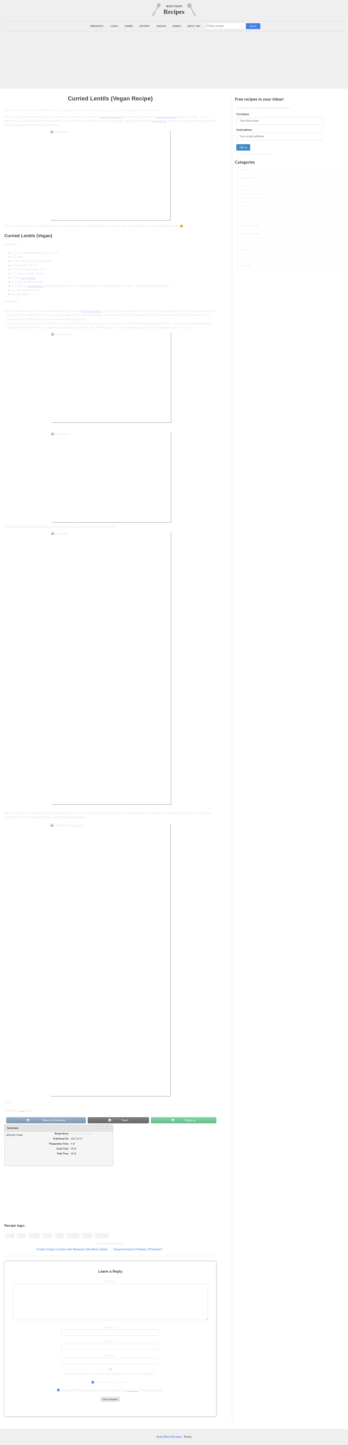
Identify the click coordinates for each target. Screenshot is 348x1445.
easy (23, 1235)
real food (74, 1235)
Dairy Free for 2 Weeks (249, 194)
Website (109, 1355)
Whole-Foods (243, 265)
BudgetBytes (159, 121)
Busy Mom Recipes (169, 1436)
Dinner (129, 26)
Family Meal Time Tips (248, 225)
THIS (21, 1110)
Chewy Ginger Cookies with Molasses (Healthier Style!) (71, 1249)
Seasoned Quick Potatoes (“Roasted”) (137, 1249)
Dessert (144, 26)
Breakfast (97, 26)
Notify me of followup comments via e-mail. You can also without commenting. (112, 1390)
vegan (89, 1235)
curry (11, 1235)
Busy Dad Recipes (246, 178)
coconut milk (35, 286)
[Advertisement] (174, 58)
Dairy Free (242, 186)
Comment (109, 1281)
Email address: (244, 130)
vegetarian (103, 1235)
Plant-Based (243, 249)
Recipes (174, 11)
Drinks (177, 26)
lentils (48, 1235)
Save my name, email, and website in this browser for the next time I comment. (109, 1374)
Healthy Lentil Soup (111, 117)
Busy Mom (174, 6)
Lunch (114, 26)
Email (109, 1341)
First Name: (242, 114)
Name (109, 1327)
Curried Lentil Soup (166, 117)
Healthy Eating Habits (248, 233)
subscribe (132, 1390)
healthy (35, 1235)
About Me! (193, 26)
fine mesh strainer (92, 311)
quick (60, 1235)
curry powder (28, 277)
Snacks (161, 26)
